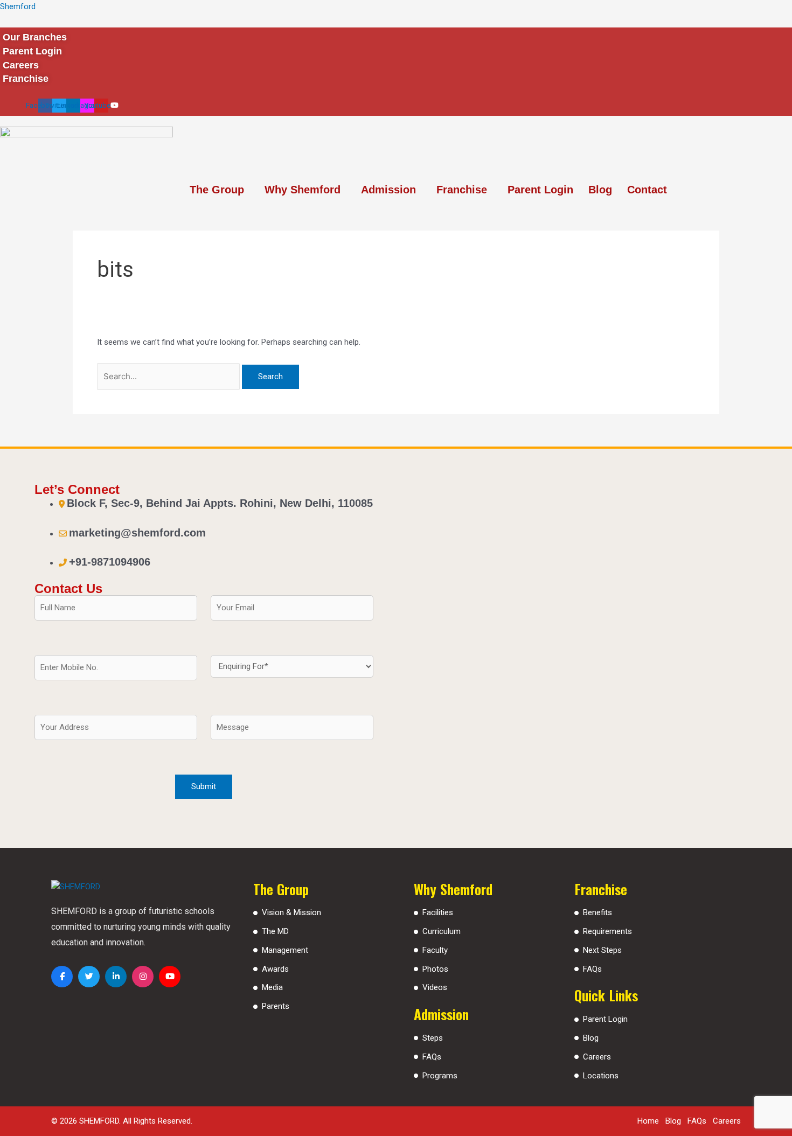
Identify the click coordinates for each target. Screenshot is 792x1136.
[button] (219, 189)
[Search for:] (169, 376)
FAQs (431, 1057)
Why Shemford (303, 190)
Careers (597, 1057)
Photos (435, 969)
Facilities (437, 912)
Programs (439, 1076)
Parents (275, 1006)
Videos (434, 987)
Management (285, 950)
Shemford (18, 6)
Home (648, 1121)
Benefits (597, 912)
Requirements (607, 931)
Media (272, 987)
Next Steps (602, 950)
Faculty (435, 950)
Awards (275, 969)
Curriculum (441, 931)
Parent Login (540, 190)
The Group (217, 190)
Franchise (461, 190)
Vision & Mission (291, 912)
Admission (388, 190)
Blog (600, 190)
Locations (601, 1076)
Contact (647, 190)
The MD (275, 931)
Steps (432, 1038)
